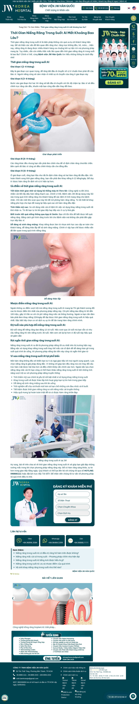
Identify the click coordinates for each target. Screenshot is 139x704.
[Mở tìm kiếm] (133, 18)
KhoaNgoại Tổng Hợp (46, 18)
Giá (134, 37)
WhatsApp (133, 59)
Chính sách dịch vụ (70, 675)
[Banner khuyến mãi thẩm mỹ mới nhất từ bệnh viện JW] (114, 58)
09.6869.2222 (33, 675)
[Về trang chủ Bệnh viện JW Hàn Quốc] (16, 8)
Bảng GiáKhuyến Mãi (97, 18)
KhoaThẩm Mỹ (9, 18)
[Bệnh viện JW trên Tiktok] (74, 683)
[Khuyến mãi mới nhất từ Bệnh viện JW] (4, 697)
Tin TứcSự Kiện (85, 18)
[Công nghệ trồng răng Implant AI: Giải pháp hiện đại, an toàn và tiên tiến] (52, 604)
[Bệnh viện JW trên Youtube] (65, 683)
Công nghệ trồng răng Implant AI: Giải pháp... (34, 627)
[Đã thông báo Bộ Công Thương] (81, 694)
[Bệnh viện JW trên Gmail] (83, 683)
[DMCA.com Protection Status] (67, 694)
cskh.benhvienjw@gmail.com (27, 679)
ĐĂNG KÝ (72, 520)
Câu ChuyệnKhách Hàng (110, 18)
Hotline (133, 29)
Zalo (133, 52)
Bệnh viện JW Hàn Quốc (97, 668)
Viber (133, 66)
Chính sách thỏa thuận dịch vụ (74, 671)
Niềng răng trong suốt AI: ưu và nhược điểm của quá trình (43, 563)
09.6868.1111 (21, 675)
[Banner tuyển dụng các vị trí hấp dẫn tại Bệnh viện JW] (52, 646)
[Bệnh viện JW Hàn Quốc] (129, 8)
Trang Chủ (23, 27)
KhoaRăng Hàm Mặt (34, 18)
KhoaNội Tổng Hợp (59, 18)
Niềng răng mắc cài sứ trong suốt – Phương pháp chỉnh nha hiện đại (48, 556)
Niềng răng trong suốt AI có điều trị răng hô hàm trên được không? (47, 553)
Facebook (133, 44)
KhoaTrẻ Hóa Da (21, 18)
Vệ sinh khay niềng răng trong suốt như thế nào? (38, 567)
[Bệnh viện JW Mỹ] (134, 8)
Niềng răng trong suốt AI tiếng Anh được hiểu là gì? (40, 560)
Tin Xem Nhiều (33, 27)
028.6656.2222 (45, 675)
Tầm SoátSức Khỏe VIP (72, 18)
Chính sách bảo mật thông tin (74, 668)
